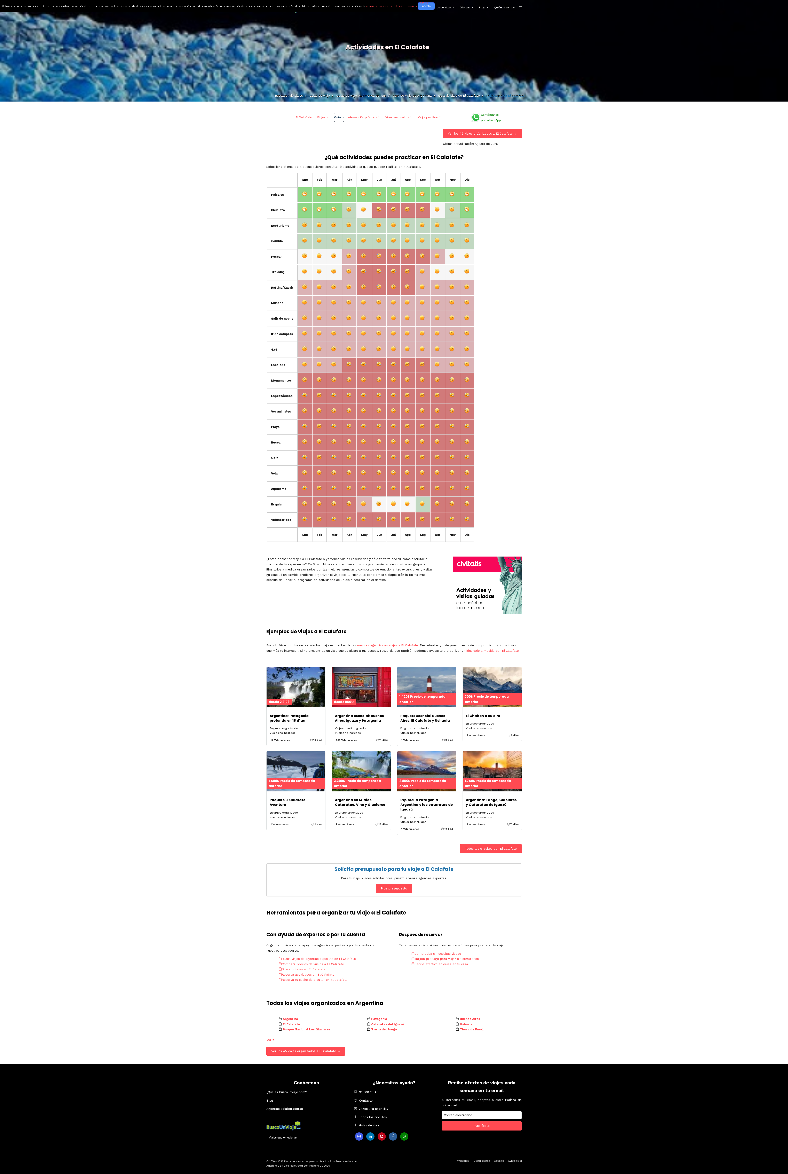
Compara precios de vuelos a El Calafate (313, 964)
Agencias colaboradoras (284, 1109)
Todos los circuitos (373, 1117)
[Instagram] (359, 1136)
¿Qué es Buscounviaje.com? (286, 1092)
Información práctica (362, 117)
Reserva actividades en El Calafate (308, 974)
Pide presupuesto (394, 888)
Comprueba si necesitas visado (438, 954)
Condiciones (482, 1161)
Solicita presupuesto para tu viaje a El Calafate (394, 869)
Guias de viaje (369, 1125)
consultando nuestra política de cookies (391, 6)
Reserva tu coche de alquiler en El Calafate (314, 980)
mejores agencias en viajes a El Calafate (387, 645)
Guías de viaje (441, 7)
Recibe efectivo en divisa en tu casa (441, 964)
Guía (337, 117)
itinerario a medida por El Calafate (492, 651)
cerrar (425, 2)
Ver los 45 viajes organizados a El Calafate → (482, 133)
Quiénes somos (504, 7)
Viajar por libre (428, 117)
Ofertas (464, 7)
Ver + (270, 1039)
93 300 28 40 (368, 1092)
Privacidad (463, 1161)
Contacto (366, 1100)
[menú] (520, 7)
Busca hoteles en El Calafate (303, 969)
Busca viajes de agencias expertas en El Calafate (319, 959)
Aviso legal (515, 1161)
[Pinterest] (382, 1136)
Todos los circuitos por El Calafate (491, 848)
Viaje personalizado (398, 117)
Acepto (426, 6)
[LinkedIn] (370, 1136)
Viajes (321, 117)
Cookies (499, 1161)
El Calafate (304, 117)
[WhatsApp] (404, 1136)
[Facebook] (393, 1136)
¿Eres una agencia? (373, 1109)
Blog (482, 7)
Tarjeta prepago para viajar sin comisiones (447, 959)
